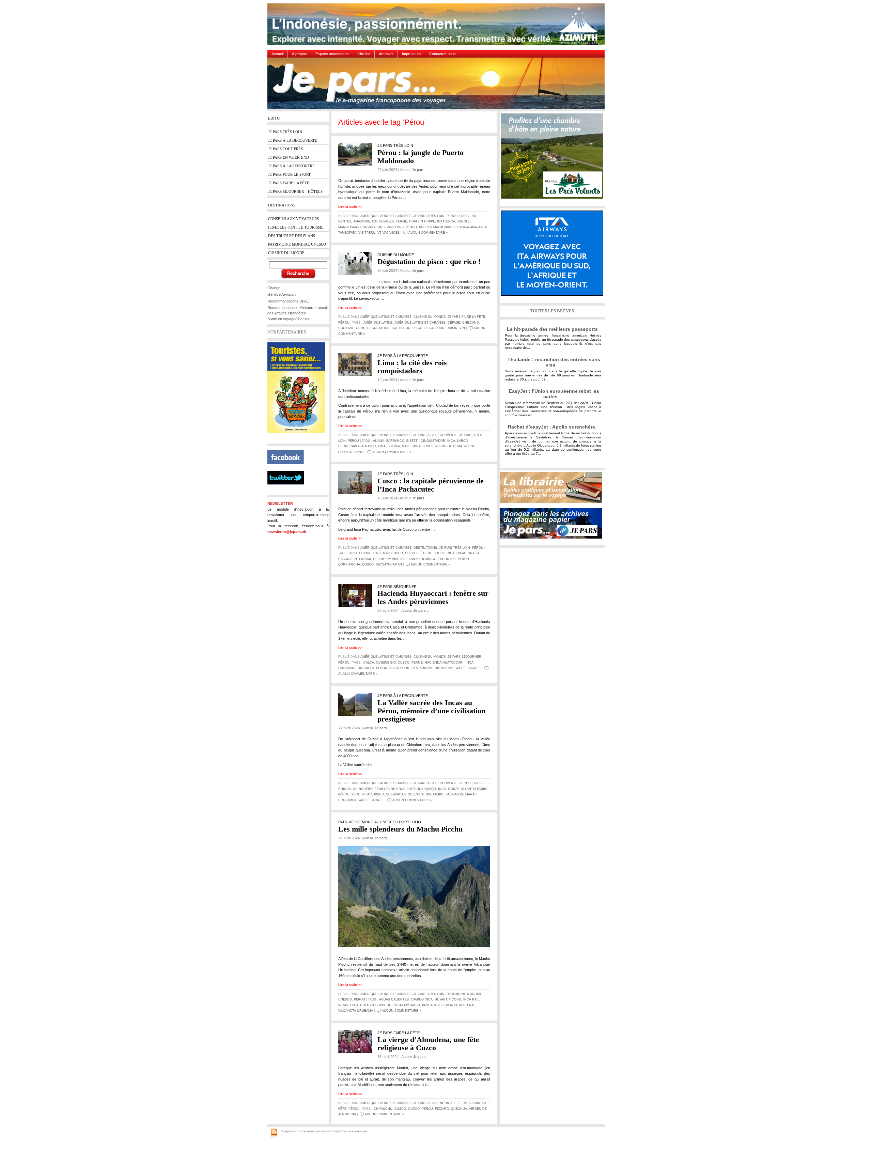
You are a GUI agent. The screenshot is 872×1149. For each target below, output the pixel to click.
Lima (382, 446)
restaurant (422, 668)
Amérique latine (377, 322)
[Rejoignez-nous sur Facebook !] (288, 468)
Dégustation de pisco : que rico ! (429, 261)
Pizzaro (345, 452)
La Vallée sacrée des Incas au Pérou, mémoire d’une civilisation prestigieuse (431, 710)
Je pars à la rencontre (435, 1103)
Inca (451, 440)
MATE (406, 446)
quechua (416, 794)
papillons (395, 227)
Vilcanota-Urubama (355, 1010)
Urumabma (444, 668)
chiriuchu (383, 1109)
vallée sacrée (468, 668)
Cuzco (411, 553)
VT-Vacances (388, 232)
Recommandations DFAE (288, 301)
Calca (368, 662)
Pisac (367, 794)
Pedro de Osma (448, 446)
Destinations (425, 547)
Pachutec (447, 559)
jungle (463, 221)
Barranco (395, 440)
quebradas (396, 794)
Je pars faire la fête (466, 317)
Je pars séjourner (464, 656)
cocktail (346, 328)
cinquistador (433, 440)
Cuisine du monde (430, 317)
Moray (453, 789)
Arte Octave (360, 553)
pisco (417, 328)
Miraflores (422, 446)
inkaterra (446, 221)
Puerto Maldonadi (435, 227)
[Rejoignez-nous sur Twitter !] (288, 490)
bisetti (412, 440)
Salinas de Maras (461, 794)
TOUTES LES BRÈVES (552, 310)
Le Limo (379, 559)
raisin (452, 328)
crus (360, 328)
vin (462, 328)
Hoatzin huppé (422, 221)
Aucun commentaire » (428, 232)
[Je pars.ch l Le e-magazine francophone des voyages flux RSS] (274, 1134)
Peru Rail (467, 1005)
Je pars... (419, 170)
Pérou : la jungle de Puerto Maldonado (420, 156)
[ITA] (554, 256)
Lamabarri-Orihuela (356, 668)
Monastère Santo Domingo (412, 559)
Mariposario (349, 227)
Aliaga (378, 440)
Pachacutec (433, 1005)
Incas (343, 1005)
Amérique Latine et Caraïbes (385, 216)
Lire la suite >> (350, 206)
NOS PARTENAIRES (286, 332)
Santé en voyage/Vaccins (288, 319)
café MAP (381, 553)
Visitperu (366, 232)
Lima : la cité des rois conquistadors (412, 366)
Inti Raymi (362, 559)
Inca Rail (471, 999)
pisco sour (434, 328)
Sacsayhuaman (389, 564)
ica (394, 328)
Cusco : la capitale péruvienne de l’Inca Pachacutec (430, 485)
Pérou (452, 216)
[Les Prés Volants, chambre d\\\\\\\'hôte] (554, 158)
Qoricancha (349, 564)
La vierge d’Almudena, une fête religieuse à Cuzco (428, 1043)
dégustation (378, 328)
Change (273, 288)
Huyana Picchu (448, 999)
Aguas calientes (394, 999)
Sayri (358, 452)
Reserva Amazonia (470, 227)
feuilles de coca (390, 789)
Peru (356, 794)
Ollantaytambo (474, 789)
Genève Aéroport (281, 294)
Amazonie (361, 221)
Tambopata (347, 232)
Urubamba (347, 800)
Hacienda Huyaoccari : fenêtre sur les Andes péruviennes (432, 597)
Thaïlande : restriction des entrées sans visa (554, 362)
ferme (401, 221)
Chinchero (363, 789)
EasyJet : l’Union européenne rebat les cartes (554, 393)
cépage (454, 322)
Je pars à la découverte (435, 435)
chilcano (470, 322)
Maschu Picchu (377, 1005)
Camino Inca (422, 999)
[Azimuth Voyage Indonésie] (437, 26)
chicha (344, 789)
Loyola (394, 446)
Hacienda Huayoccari (444, 662)
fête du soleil (432, 553)
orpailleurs (374, 227)
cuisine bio (386, 662)
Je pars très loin (429, 216)
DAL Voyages (383, 221)
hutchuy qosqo (421, 789)
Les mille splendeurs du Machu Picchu (400, 829)
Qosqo (368, 564)
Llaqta (356, 1005)
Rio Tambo (434, 794)
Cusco (397, 553)
